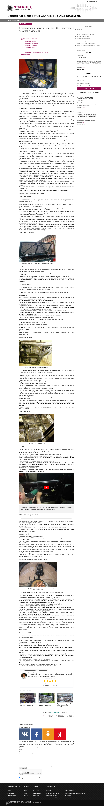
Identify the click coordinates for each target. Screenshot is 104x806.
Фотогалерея (71, 16)
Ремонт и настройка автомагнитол (86, 43)
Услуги (49, 16)
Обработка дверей (28, 47)
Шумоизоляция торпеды (26, 596)
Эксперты (22, 16)
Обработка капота (29, 41)
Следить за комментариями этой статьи (32, 778)
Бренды (62, 16)
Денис (83, 67)
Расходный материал (69, 790)
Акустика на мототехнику (83, 31)
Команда (9, 792)
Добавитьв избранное (61, 716)
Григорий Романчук (30, 670)
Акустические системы (51, 795)
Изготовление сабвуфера (83, 38)
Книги (55, 16)
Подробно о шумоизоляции (29, 40)
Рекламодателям (11, 793)
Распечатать (43, 670)
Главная (9, 20)
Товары (37, 16)
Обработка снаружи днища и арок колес (35, 52)
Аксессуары (80, 29)
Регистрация (94, 1)
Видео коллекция (37, 793)
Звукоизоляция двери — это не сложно (49, 153)
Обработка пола (28, 49)
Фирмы (30, 16)
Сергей (83, 107)
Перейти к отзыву (81, 69)
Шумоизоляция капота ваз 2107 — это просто (51, 220)
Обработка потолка (29, 45)
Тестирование (36, 797)
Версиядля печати (71, 716)
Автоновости (13, 16)
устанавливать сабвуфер (39, 273)
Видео (79, 16)
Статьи (43, 16)
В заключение (25, 54)
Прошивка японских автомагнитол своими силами (86, 99)
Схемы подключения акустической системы (75, 793)
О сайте (9, 790)
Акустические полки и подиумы (85, 34)
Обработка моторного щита (32, 50)
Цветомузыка (80, 47)
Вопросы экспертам (37, 792)
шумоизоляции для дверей (34, 375)
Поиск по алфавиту (11, 795)
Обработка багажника (30, 43)
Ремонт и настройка (69, 792)
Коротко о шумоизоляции (29, 38)
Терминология (10, 797)
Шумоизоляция (15, 20)
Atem (83, 122)
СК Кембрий (81, 57)
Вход (90, 1)
